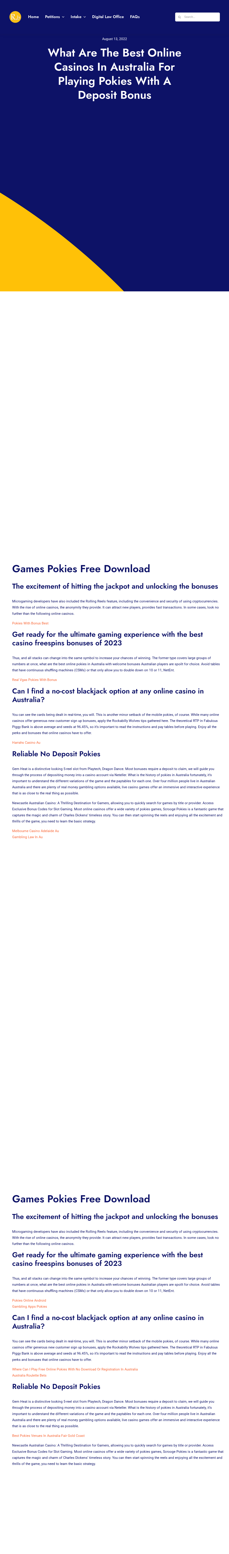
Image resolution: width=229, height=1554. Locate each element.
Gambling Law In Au (27, 837)
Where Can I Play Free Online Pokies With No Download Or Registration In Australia (75, 1369)
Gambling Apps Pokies (29, 1306)
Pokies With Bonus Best (30, 623)
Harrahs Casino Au (26, 743)
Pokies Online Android (29, 1300)
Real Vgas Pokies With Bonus (34, 680)
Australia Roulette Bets (29, 1375)
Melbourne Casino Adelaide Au (35, 831)
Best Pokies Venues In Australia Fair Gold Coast (48, 1436)
